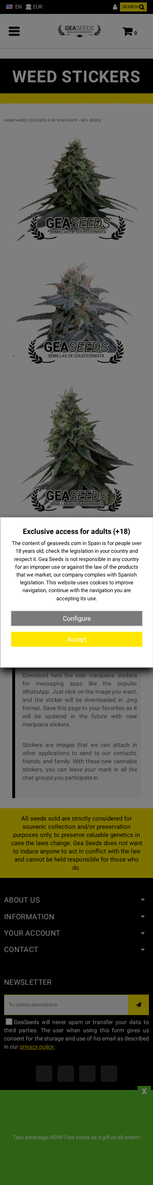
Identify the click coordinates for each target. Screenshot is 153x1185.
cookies (99, 582)
